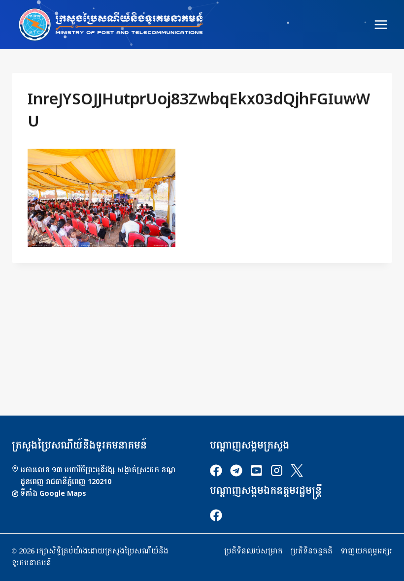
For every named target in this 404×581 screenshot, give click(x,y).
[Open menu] (380, 24)
